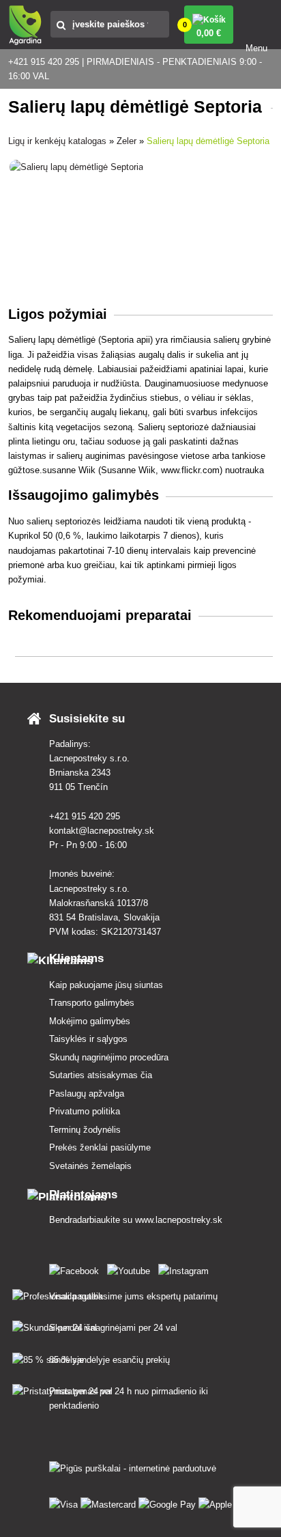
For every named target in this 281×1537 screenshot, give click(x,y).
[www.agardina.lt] (76, 1268)
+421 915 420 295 (84, 816)
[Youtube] (131, 1268)
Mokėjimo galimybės (89, 1021)
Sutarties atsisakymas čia (100, 1075)
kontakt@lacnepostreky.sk (101, 831)
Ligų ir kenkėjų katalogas (57, 141)
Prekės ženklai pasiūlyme (100, 1147)
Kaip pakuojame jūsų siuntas (106, 985)
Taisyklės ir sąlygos (88, 1039)
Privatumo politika (84, 1111)
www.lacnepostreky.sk (178, 1220)
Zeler (126, 141)
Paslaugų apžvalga (86, 1093)
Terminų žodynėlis (85, 1130)
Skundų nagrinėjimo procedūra (108, 1057)
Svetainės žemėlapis (90, 1166)
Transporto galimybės (91, 1003)
